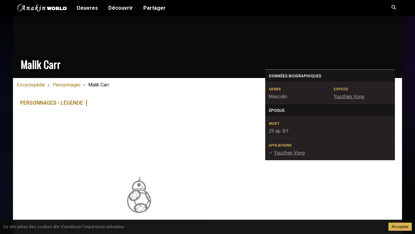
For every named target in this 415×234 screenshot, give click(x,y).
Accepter (400, 226)
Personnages (67, 85)
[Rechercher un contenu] (394, 8)
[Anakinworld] (42, 8)
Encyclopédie (31, 85)
